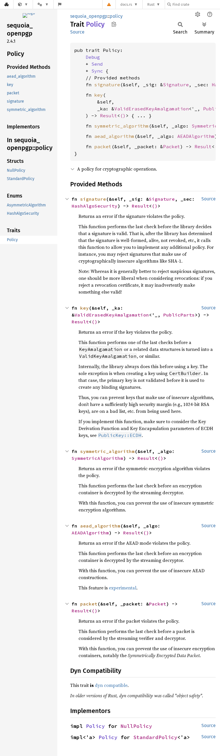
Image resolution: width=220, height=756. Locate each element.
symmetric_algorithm (121, 126)
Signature (176, 84)
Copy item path (114, 24)
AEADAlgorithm (196, 136)
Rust (151, 4)
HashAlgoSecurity (94, 206)
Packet (171, 146)
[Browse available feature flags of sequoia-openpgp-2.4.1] (60, 4)
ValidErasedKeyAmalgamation (151, 109)
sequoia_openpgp (88, 16)
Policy (95, 726)
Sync (97, 71)
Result (108, 115)
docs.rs (126, 4)
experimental (122, 588)
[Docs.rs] (6, 4)
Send (97, 64)
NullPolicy (136, 726)
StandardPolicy (155, 737)
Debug (93, 57)
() (123, 115)
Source (77, 32)
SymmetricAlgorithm (97, 458)
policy (116, 16)
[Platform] (43, 4)
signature (107, 84)
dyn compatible (111, 685)
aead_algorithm (114, 136)
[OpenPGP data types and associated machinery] (23, 4)
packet (102, 146)
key (98, 95)
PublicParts (179, 315)
